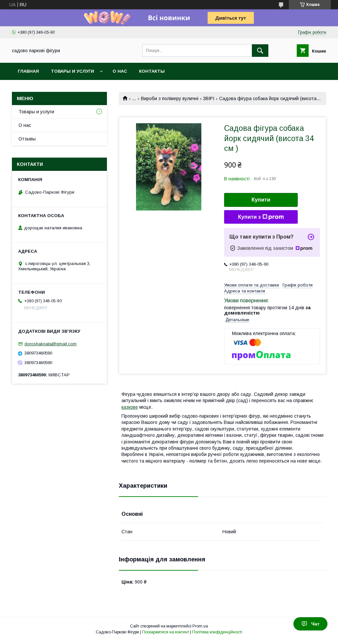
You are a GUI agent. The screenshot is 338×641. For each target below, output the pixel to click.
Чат (315, 623)
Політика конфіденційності (217, 632)
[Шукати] (260, 50)
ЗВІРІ (208, 98)
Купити (261, 200)
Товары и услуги (72, 71)
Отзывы (27, 138)
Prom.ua (200, 626)
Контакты (152, 71)
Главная (28, 71)
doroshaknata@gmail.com (50, 343)
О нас (120, 71)
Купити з (249, 217)
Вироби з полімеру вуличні (169, 98)
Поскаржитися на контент (165, 632)
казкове (129, 407)
